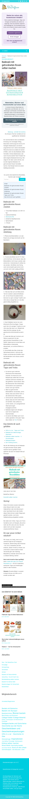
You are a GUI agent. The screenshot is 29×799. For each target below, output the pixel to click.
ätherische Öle (10, 216)
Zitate (22, 749)
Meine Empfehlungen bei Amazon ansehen (14, 120)
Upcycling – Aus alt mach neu (10, 677)
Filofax (3, 719)
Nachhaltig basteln (17, 745)
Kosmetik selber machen (10, 497)
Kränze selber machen (10, 743)
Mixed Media (6, 745)
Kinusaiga (4, 664)
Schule (4, 672)
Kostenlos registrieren (14, 32)
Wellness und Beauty (7, 59)
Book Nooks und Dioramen (10, 715)
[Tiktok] (26, 1)
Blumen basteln (19, 713)
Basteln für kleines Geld (8, 681)
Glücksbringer (6, 739)
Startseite (4, 56)
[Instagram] (25, 1)
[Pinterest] (23, 1)
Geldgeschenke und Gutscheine (14, 723)
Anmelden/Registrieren (8, 701)
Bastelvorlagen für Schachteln (10, 684)
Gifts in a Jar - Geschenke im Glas (13, 735)
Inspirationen (17, 739)
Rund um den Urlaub (19, 747)
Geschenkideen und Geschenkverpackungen (13, 587)
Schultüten (5, 669)
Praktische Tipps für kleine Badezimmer (12, 614)
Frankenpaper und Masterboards (14, 719)
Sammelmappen (6, 749)
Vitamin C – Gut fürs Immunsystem (11, 647)
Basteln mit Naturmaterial (9, 674)
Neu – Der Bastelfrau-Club (9, 662)
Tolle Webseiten (16, 749)
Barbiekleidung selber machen (10, 679)
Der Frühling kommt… (12, 442)
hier (16, 420)
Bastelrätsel (5, 686)
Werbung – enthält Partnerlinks (16, 132)
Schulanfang (5, 667)
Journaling (5, 741)
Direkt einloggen (14, 36)
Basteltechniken (7, 713)
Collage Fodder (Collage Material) (13, 717)
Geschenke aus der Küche (12, 726)
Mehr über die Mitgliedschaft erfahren (14, 41)
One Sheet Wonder (6, 747)
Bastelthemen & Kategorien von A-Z (13, 769)
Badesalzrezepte (10, 440)
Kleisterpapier (19, 741)
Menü (5, 51)
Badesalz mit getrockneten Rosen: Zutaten (14, 186)
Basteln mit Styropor (9, 711)
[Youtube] (21, 1)
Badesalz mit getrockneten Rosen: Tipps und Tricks (14, 194)
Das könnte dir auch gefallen (12, 197)
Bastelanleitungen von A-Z (10, 762)
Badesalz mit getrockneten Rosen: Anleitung (14, 190)
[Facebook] (19, 1)
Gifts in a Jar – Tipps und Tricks (15, 430)
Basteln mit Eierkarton (10, 708)
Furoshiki (4, 721)
